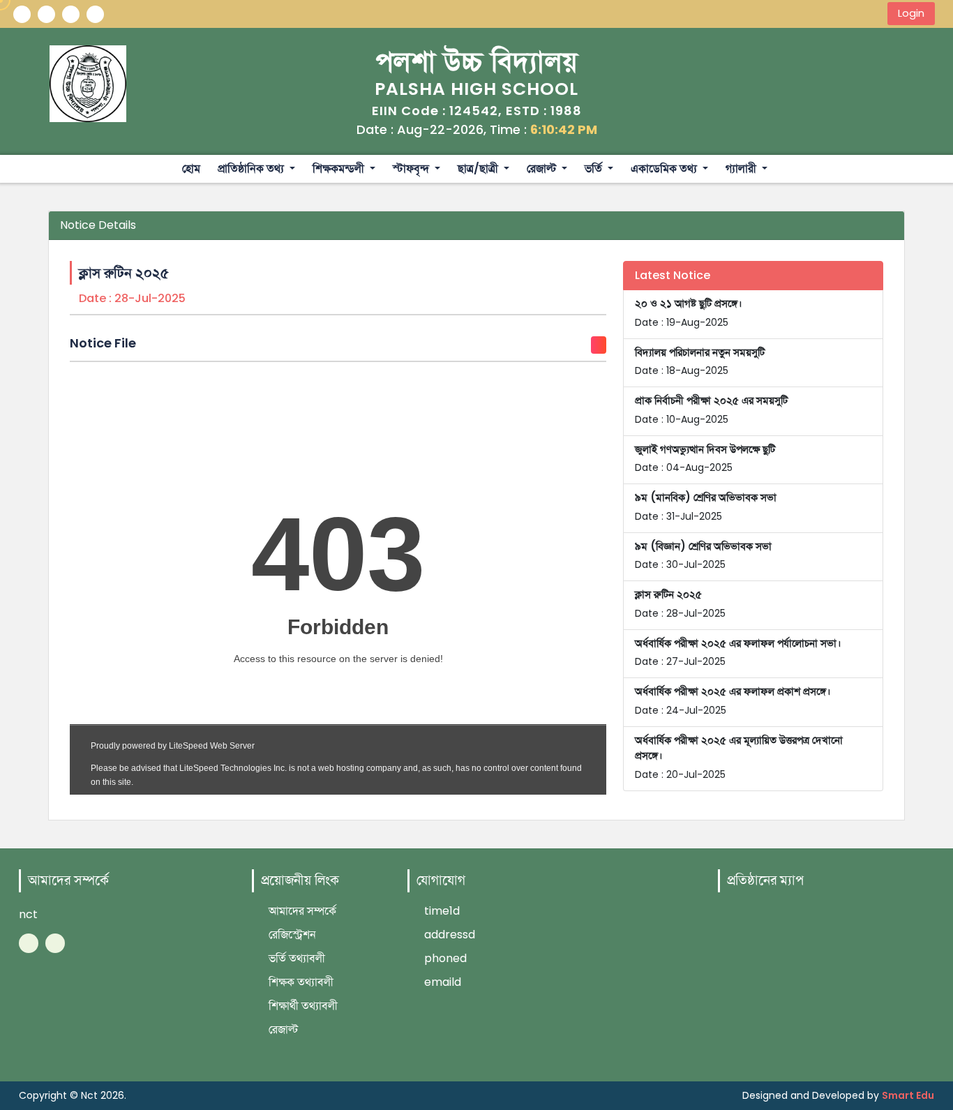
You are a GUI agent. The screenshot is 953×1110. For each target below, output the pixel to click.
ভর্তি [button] (595, 168)
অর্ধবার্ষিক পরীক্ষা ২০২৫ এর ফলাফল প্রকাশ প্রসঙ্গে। (733, 700)
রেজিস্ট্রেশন (291, 934)
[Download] (598, 345)
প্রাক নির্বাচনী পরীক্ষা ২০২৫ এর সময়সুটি (711, 409)
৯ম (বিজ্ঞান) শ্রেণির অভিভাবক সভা (703, 555)
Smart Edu (908, 1095)
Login (911, 13)
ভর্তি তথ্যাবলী (295, 958)
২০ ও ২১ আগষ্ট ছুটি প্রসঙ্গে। (688, 313)
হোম (191, 168)
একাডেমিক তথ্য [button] (665, 168)
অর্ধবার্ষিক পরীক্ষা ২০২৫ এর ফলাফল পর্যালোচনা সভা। (738, 652)
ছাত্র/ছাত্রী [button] (479, 168)
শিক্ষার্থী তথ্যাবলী (302, 1005)
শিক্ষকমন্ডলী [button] (340, 168)
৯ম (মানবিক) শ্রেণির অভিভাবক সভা (705, 506)
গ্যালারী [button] (742, 168)
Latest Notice (672, 275)
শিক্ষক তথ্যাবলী (299, 982)
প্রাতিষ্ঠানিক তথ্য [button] (252, 168)
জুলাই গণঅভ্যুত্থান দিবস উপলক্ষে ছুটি (705, 458)
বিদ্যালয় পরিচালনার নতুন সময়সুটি (700, 361)
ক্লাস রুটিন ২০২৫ (680, 603)
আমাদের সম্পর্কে (301, 910)
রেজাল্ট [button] (543, 168)
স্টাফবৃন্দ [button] (412, 168)
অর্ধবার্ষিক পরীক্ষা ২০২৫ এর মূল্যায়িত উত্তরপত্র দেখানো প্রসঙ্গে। (739, 757)
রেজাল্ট (282, 1029)
